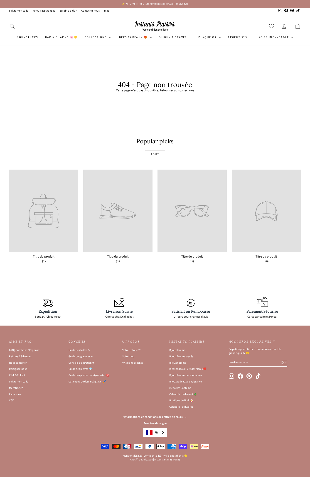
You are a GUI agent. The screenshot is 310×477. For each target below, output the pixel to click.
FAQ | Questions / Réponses (24, 350)
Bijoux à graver (173, 37)
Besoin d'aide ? (68, 11)
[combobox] (155, 432)
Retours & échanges (20, 356)
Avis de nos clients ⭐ (175, 456)
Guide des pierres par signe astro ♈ (89, 375)
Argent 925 (238, 37)
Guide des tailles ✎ (79, 350)
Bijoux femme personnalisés (185, 375)
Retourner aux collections (177, 90)
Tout (155, 154)
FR (156, 433)
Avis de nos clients (132, 363)
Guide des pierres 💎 (80, 369)
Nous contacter (18, 363)
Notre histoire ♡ (131, 350)
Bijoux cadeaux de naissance (185, 382)
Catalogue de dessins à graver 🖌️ (87, 382)
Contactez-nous (90, 11)
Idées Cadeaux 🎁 (133, 37)
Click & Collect (17, 375)
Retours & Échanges (43, 11)
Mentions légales (132, 456)
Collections (96, 37)
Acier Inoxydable (274, 37)
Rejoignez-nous (18, 369)
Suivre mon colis (18, 11)
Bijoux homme (177, 363)
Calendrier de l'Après (181, 407)
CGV (11, 400)
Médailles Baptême (180, 388)
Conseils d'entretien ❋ (81, 363)
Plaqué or (208, 37)
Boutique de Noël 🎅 (181, 400)
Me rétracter (16, 388)
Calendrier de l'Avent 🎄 (183, 394)
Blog (106, 11)
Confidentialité (152, 456)
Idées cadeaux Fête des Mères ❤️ (188, 369)
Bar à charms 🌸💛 (61, 37)
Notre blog (128, 356)
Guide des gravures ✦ (81, 356)
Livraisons (15, 394)
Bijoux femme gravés (181, 356)
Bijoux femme (177, 350)
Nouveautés (27, 37)
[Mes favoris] (272, 26)
